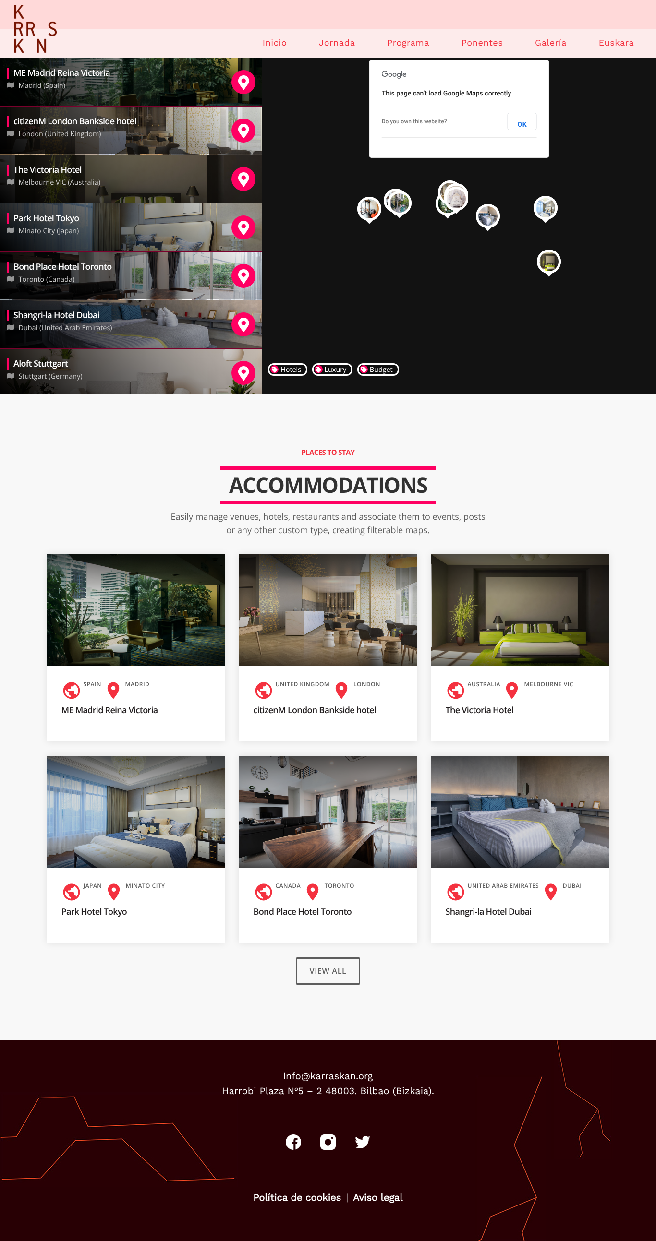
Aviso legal (377, 1197)
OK (522, 125)
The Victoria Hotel (480, 710)
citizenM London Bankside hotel (315, 710)
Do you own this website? (414, 121)
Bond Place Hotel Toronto (303, 912)
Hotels (290, 369)
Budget (380, 369)
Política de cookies (297, 1197)
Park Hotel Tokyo (94, 912)
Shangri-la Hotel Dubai (489, 912)
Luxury (335, 369)
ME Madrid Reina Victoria (109, 710)
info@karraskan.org (328, 1076)
